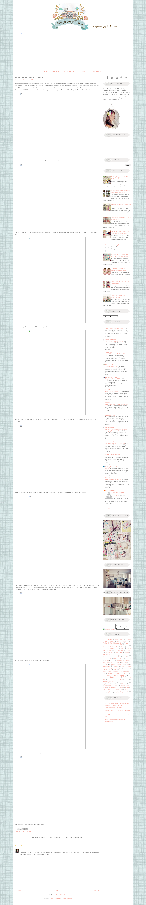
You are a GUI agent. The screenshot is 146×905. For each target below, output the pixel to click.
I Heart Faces (108, 478)
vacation (126, 689)
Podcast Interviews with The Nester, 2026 (115, 353)
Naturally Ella (109, 402)
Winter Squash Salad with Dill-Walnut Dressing (116, 404)
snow (129, 684)
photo (127, 679)
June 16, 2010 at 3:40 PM (30, 850)
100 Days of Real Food (111, 365)
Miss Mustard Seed (110, 327)
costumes (127, 655)
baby (121, 649)
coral (121, 655)
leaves (109, 671)
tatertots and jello (110, 415)
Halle (127, 643)
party (120, 679)
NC (121, 645)
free (130, 662)
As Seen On (97, 71)
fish (122, 662)
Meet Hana (56, 71)
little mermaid (115, 671)
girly (128, 664)
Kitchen (109, 645)
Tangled (123, 647)
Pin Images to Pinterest (74, 837)
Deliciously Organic (110, 340)
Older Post (96, 890)
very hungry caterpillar (118, 691)
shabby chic (123, 684)
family (107, 660)
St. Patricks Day (114, 647)
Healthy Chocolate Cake (111, 366)
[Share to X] (22, 829)
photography (108, 681)
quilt (108, 684)
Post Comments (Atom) (60, 894)
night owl (119, 677)
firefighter (116, 662)
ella (115, 658)
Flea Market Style (110, 490)
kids (115, 670)
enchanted (121, 658)
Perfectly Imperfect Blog (111, 467)
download (118, 657)
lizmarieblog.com (109, 428)
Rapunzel (105, 647)
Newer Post (18, 890)
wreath (121, 693)
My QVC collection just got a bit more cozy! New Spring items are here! (116, 430)
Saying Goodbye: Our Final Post (113, 479)
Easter (118, 641)
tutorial (108, 689)
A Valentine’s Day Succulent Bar (113, 456)
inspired (120, 668)
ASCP (104, 639)
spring (115, 685)
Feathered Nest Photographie (112, 643)
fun (106, 664)
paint (114, 679)
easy (106, 658)
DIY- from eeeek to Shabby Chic (112, 245)
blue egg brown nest (110, 508)
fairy (126, 658)
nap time (126, 673)
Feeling (107, 468)
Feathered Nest (70, 71)
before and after (119, 650)
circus (116, 655)
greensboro (106, 666)
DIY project (128, 639)
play (104, 684)
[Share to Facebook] (24, 829)
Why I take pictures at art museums (114, 328)
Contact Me (85, 71)
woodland (116, 693)
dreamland (124, 657)
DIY (121, 639)
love (104, 673)
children (106, 654)
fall (130, 658)
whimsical (110, 693)
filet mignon (109, 662)
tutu (113, 689)
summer (105, 687)
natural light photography (113, 675)
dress (129, 657)
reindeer (117, 684)
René (21, 850)
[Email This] (18, 829)
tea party (127, 687)
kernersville (106, 670)
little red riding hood (124, 671)
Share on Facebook (38, 837)
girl (124, 664)
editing (110, 658)
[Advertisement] (116, 738)
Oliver (127, 645)
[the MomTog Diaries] (109, 629)
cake (117, 652)
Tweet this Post (55, 837)
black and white (109, 652)
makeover (118, 673)
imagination (112, 668)
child (121, 652)
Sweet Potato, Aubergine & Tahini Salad (115, 443)
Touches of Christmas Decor (112, 391)
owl (109, 679)
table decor (121, 687)
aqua (117, 648)
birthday (128, 650)
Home (46, 71)
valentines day (106, 691)
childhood (127, 652)
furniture (113, 664)
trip (104, 689)
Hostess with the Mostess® (112, 454)
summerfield (112, 687)
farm (114, 660)
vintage (127, 691)
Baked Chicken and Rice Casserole (114, 341)
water (104, 693)
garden (119, 664)
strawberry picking (125, 685)
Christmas (109, 639)
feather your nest (120, 660)
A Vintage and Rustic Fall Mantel (113, 707)
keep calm (126, 668)
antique (112, 648)
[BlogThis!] (20, 829)
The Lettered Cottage (111, 377)
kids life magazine (125, 669)
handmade (116, 666)
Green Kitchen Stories (111, 442)
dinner (112, 657)
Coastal (116, 639)
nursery (124, 677)
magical (110, 673)
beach (110, 650)
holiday (123, 666)
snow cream (108, 685)
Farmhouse (125, 641)
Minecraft (116, 645)
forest (126, 662)
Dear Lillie (108, 390)
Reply (21, 857)
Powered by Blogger (67, 898)
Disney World (109, 641)
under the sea (119, 689)
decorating (105, 657)
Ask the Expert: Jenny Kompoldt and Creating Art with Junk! (120, 493)
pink (127, 682)
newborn (110, 678)
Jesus (104, 645)
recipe (112, 684)
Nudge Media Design (55, 898)
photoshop (121, 682)
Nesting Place (108, 352)
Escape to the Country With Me (113, 379)
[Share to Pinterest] (26, 829)
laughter (104, 671)
